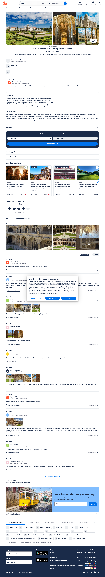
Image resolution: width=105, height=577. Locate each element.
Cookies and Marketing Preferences (59, 560)
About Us (79, 552)
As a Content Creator (90, 555)
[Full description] (97, 111)
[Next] (98, 181)
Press (78, 560)
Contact (52, 552)
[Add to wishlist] (25, 167)
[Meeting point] (97, 152)
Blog (78, 557)
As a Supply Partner (90, 552)
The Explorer (80, 565)
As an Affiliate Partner (90, 557)
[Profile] (99, 2)
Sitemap (52, 568)
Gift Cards (79, 563)
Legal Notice (53, 555)
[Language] (93, 2)
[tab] (15, 522)
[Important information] (97, 157)
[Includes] (97, 127)
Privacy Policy (53, 557)
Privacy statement (15, 514)
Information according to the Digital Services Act (62, 565)
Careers (79, 555)
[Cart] (86, 2)
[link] (17, 181)
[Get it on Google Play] (42, 553)
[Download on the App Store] (42, 560)
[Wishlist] (80, 2)
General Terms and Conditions (58, 563)
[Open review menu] (97, 263)
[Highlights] (97, 95)
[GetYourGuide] (5, 3)
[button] (52, 51)
